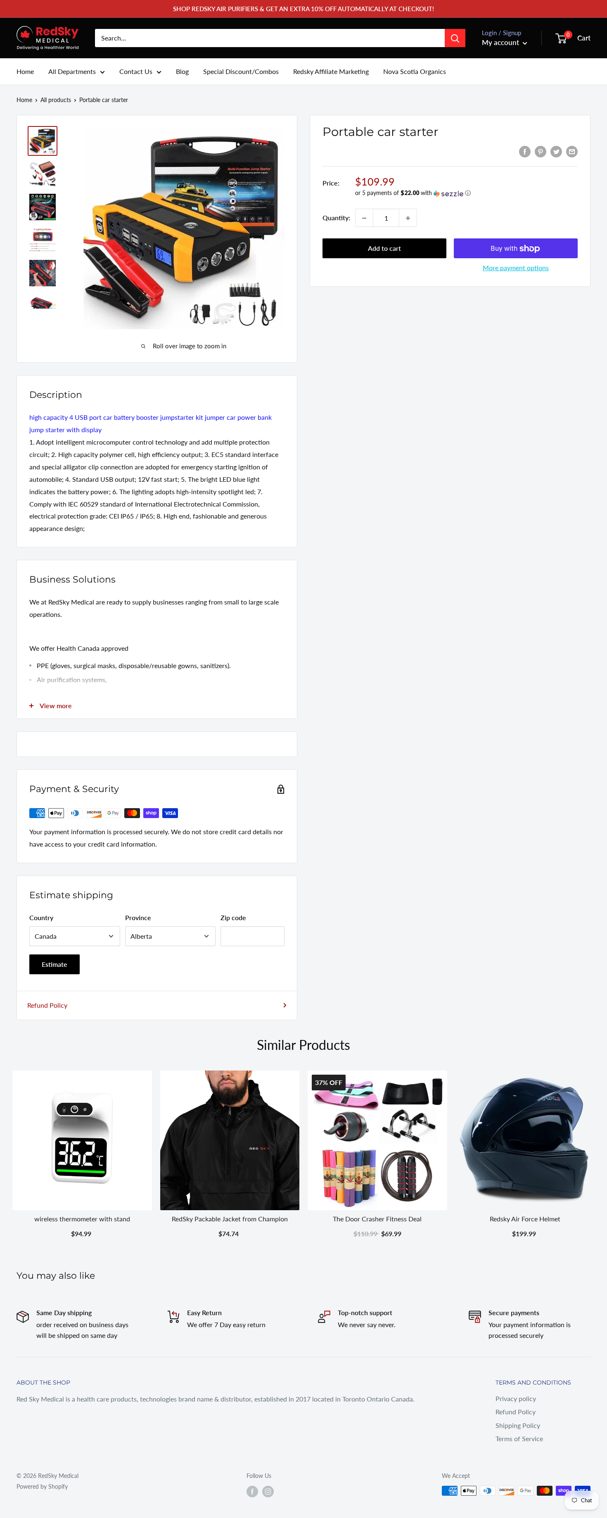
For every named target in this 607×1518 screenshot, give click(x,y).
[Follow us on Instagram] (268, 1491)
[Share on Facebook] (525, 151)
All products (55, 99)
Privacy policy (516, 1398)
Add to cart (384, 248)
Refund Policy (47, 1005)
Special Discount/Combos (241, 71)
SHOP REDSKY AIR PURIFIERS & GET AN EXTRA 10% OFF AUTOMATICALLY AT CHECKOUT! (303, 8)
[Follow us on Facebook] (252, 1491)
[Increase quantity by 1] (408, 218)
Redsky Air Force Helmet (525, 1218)
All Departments (72, 71)
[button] (466, 193)
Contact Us (135, 71)
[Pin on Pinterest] (540, 151)
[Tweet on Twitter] (556, 151)
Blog (182, 71)
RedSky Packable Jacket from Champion (230, 1218)
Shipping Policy (518, 1425)
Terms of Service (519, 1438)
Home (25, 71)
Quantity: (336, 218)
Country (41, 917)
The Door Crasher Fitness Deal (377, 1218)
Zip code (233, 917)
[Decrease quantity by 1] (364, 218)
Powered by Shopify (42, 1486)
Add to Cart (82, 1233)
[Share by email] (572, 151)
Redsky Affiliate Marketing (331, 71)
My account (501, 42)
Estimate (54, 964)
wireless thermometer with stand (82, 1218)
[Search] (455, 38)
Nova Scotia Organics (414, 71)
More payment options (516, 268)
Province (138, 917)
